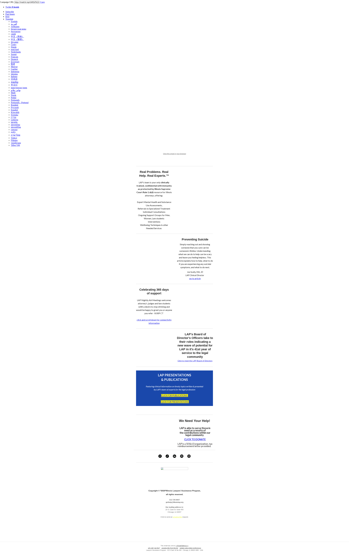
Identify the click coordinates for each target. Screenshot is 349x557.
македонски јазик (19, 88)
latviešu (14, 122)
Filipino (14, 140)
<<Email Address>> (182, 545)
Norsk (13, 95)
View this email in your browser (174, 154)
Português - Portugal (19, 102)
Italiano (14, 76)
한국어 (14, 85)
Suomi (13, 54)
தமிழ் (13, 132)
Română (14, 105)
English (14, 21)
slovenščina (16, 127)
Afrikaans (15, 26)
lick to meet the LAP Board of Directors (195, 361)
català (13, 34)
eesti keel (15, 49)
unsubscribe (177, 517)
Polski (13, 97)
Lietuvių (14, 120)
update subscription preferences (190, 548)
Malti (13, 93)
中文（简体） (17, 36)
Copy (42, 2)
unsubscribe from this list (170, 548)
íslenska (14, 74)
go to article (195, 278)
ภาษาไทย (15, 135)
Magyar (14, 66)
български (15, 31)
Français (14, 57)
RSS (7, 16)
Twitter (12, 7)
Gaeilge (14, 69)
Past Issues (10, 14)
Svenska (14, 115)
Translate (9, 19)
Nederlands (16, 52)
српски (14, 129)
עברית (13, 117)
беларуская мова (18, 29)
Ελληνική (15, 62)
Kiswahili (15, 112)
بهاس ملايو (16, 90)
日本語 (14, 79)
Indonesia (15, 71)
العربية (14, 24)
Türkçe (14, 138)
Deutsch (14, 59)
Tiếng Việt (15, 145)
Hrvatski (14, 42)
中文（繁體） (17, 39)
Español (14, 110)
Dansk (13, 47)
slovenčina (15, 124)
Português (15, 100)
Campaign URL (7, 2)
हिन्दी (13, 64)
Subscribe (9, 12)
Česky (13, 44)
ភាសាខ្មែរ (14, 82)
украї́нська (16, 143)
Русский (15, 107)
